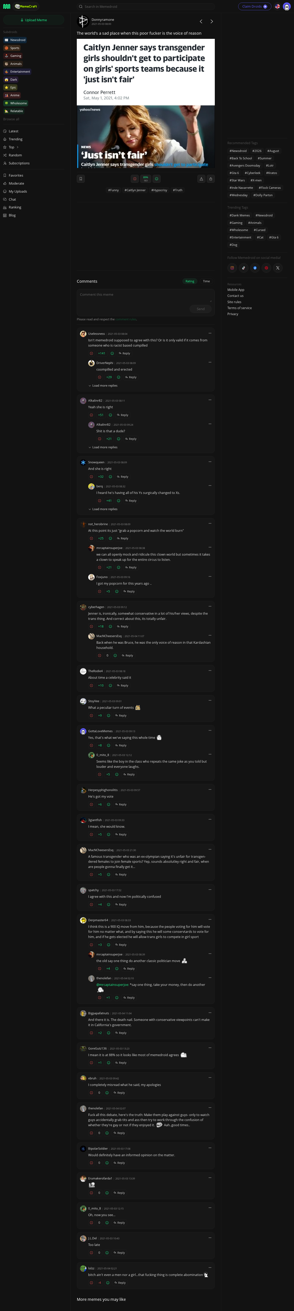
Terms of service (239, 308)
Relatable (14, 111)
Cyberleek (253, 173)
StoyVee (93, 701)
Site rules (234, 302)
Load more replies (104, 385)
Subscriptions (19, 163)
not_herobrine (98, 524)
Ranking (15, 207)
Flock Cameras (271, 188)
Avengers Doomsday (246, 165)
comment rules (125, 319)
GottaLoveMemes (100, 731)
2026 (258, 151)
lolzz (91, 1268)
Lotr (271, 165)
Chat (12, 199)
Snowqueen (96, 462)
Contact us (235, 296)
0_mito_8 (103, 755)
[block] (211, 179)
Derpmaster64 (98, 920)
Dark (11, 79)
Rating (190, 281)
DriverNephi (105, 363)
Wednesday (240, 195)
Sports (12, 48)
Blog (12, 215)
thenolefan (104, 978)
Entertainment (17, 71)
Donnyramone (103, 19)
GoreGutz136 (97, 1048)
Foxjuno (102, 577)
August (274, 151)
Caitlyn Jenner (136, 190)
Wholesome (16, 103)
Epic (10, 87)
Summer (266, 158)
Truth (178, 190)
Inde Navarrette (242, 188)
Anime (12, 95)
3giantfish (95, 820)
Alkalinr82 (95, 400)
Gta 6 (235, 173)
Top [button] (12, 147)
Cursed (260, 230)
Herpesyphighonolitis (102, 790)
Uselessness (96, 334)
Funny (114, 190)
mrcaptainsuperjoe (109, 548)
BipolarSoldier (98, 1148)
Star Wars (238, 180)
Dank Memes (241, 215)
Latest (13, 131)
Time (206, 281)
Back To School (242, 158)
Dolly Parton (264, 195)
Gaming (13, 56)
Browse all (11, 119)
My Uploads (18, 191)
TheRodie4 (95, 671)
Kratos (272, 173)
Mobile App (235, 290)
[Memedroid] (6, 6)
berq (100, 486)
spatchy (93, 890)
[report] (201, 179)
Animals (13, 64)
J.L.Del (92, 1238)
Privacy (232, 314)
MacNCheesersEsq (109, 636)
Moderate (16, 183)
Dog (234, 245)
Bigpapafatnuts (98, 1013)
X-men (257, 180)
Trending (15, 139)
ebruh (92, 1078)
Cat (261, 237)
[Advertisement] (257, 75)
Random (15, 155)
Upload (35, 20)
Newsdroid (15, 40)
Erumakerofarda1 (100, 1178)
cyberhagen (96, 607)
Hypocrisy (160, 190)
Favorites (16, 175)
